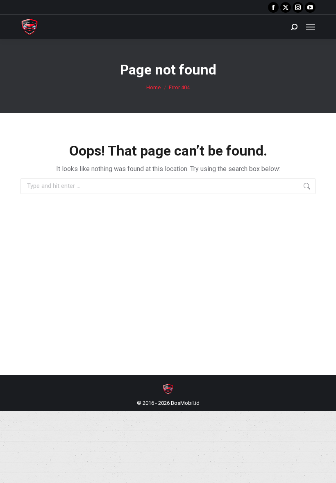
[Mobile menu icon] (311, 27)
